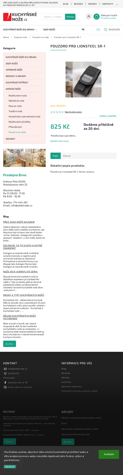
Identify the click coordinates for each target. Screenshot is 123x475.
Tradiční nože (15, 111)
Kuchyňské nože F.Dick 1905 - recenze (21, 430)
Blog (66, 4)
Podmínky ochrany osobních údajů (79, 391)
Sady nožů (12, 63)
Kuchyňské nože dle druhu (21, 57)
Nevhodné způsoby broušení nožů (80, 429)
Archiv (9, 343)
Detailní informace (59, 141)
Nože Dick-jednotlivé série (20, 271)
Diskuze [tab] (67, 156)
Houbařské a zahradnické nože (24, 116)
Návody (92, 4)
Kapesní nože (13, 88)
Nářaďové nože (16, 100)
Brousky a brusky (16, 76)
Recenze (78, 4)
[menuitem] (21, 30)
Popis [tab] (55, 156)
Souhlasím (109, 454)
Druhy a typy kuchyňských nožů (23, 295)
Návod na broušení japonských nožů (81, 417)
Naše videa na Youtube (20, 387)
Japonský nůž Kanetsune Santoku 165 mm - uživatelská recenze (29, 424)
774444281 (9, 378)
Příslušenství (15, 126)
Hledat (70, 16)
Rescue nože (15, 106)
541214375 (13, 373)
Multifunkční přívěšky (19, 121)
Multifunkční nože (18, 95)
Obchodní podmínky (72, 386)
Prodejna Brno (14, 175)
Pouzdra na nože (17, 132)
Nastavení (10, 467)
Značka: (108, 116)
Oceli (64, 423)
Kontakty (107, 4)
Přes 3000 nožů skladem (19, 222)
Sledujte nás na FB (18, 382)
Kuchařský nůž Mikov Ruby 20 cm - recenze (23, 435)
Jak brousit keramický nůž (76, 434)
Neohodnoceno (73, 112)
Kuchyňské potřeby (17, 82)
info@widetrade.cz (17, 368)
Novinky (10, 138)
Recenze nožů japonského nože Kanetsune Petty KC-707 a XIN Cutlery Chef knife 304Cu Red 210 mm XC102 (30, 418)
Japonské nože (14, 69)
